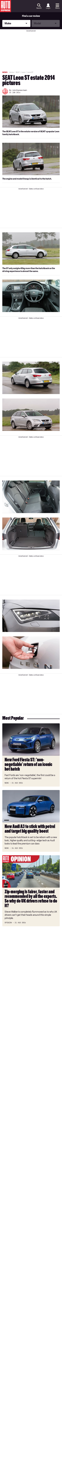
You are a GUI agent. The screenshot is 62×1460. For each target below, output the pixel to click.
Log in (48, 8)
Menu (57, 8)
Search (39, 8)
